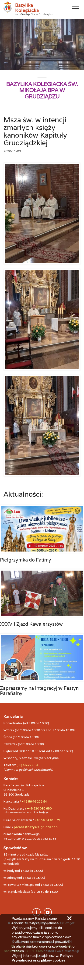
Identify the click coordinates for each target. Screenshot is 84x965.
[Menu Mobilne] (75, 7)
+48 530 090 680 (39, 808)
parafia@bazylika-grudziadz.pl (36, 827)
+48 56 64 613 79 (47, 820)
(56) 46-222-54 (27, 765)
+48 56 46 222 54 (34, 801)
